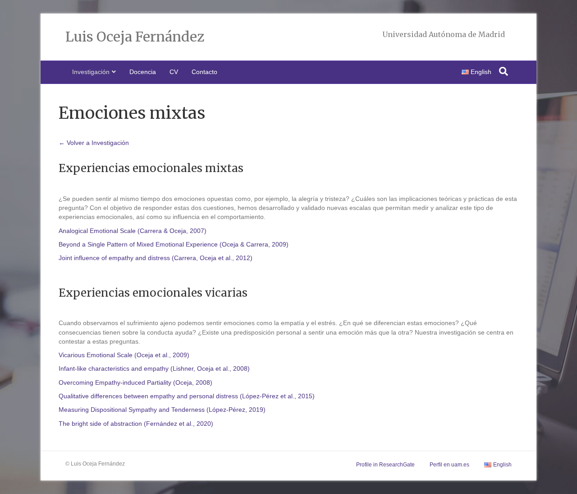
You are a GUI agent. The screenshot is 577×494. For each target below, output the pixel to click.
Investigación (91, 71)
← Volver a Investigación (94, 142)
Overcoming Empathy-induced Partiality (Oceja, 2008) (135, 382)
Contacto (204, 71)
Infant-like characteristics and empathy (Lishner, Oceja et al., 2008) (154, 368)
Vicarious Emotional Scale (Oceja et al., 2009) (124, 355)
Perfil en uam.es (449, 464)
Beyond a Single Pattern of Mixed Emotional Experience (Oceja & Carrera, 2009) (173, 244)
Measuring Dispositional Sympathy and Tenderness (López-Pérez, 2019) (162, 409)
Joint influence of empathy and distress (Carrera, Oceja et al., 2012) (155, 257)
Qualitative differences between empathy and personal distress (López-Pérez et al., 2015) (187, 396)
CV (173, 71)
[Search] (503, 71)
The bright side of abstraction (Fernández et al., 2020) (136, 423)
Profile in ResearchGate (385, 464)
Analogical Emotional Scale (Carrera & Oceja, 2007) (132, 230)
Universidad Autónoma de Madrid (443, 34)
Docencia (142, 71)
